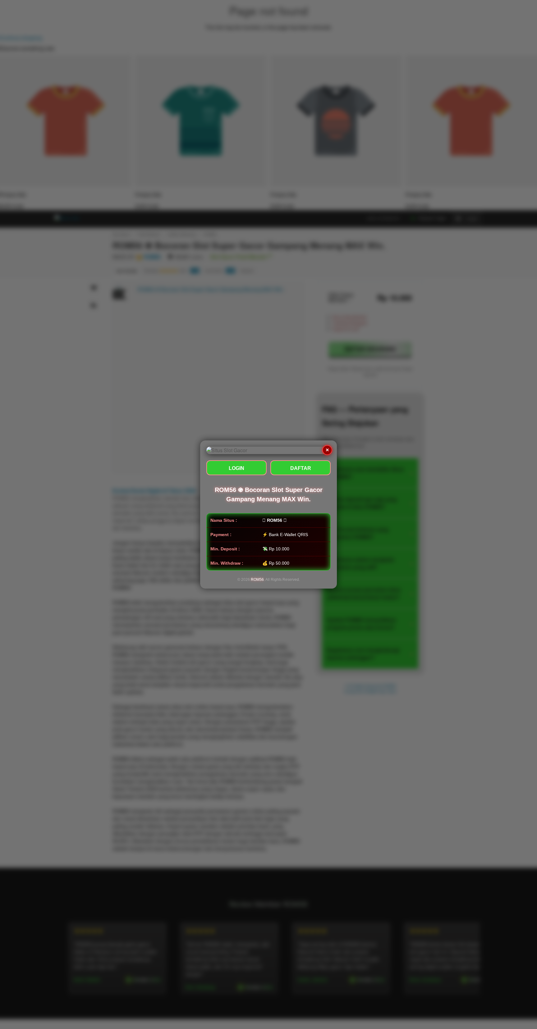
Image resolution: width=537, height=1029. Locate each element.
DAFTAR (300, 468)
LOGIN (236, 468)
